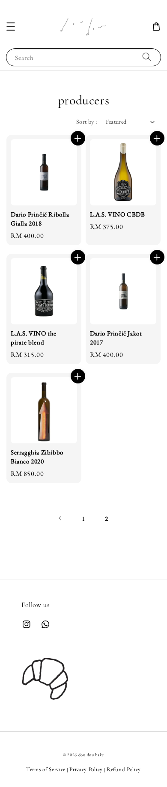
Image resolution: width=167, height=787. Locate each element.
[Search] (147, 57)
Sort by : (86, 121)
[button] (10, 26)
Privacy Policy (86, 769)
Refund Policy (124, 769)
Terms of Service (46, 769)
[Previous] (60, 518)
